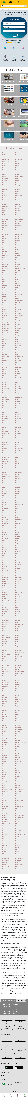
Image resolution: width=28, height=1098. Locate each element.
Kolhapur (5, 540)
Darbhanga (18, 337)
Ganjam (18, 399)
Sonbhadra (18, 785)
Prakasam (18, 684)
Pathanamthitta (20, 673)
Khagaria (18, 521)
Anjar (17, 187)
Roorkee (18, 725)
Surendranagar (19, 798)
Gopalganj (18, 414)
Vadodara (18, 845)
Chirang (18, 319)
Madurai (18, 572)
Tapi (17, 804)
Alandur (5, 165)
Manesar (5, 592)
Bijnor (17, 281)
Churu (17, 326)
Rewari (17, 720)
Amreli (17, 180)
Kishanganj (5, 534)
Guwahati (18, 427)
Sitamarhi (18, 776)
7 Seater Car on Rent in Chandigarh (10, 1009)
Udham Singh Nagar (21, 834)
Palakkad (5, 660)
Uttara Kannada (20, 843)
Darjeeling (5, 339)
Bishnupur (5, 287)
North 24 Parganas (20, 652)
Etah (17, 382)
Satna (17, 746)
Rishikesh (5, 723)
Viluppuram (5, 856)
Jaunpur (5, 478)
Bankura (18, 223)
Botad (4, 292)
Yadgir (4, 868)
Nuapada (18, 654)
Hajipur (18, 431)
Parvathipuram (6, 671)
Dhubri (17, 362)
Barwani (18, 244)
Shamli (17, 755)
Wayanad (5, 864)
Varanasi (5, 849)
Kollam (4, 542)
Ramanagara (6, 708)
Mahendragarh (19, 577)
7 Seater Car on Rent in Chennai (9, 1011)
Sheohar (18, 757)
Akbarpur (5, 163)
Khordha (18, 530)
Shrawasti (18, 763)
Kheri (4, 530)
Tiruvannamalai (19, 828)
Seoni (17, 750)
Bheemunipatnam (20, 268)
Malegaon (5, 585)
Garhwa (5, 401)
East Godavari (19, 377)
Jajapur (17, 463)
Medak (17, 600)
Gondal (17, 412)
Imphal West (6, 457)
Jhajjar (17, 480)
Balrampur (18, 217)
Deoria (4, 349)
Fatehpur (18, 390)
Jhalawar (5, 482)
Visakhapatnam (19, 858)
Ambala (4, 174)
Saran (4, 744)
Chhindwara (6, 315)
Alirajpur (18, 167)
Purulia (17, 693)
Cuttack (18, 330)
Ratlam (17, 714)
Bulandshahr (19, 294)
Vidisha (17, 851)
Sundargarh (5, 795)
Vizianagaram (6, 860)
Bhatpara (18, 266)
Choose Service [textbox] (7, 23)
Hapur (17, 435)
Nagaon (5, 624)
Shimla (17, 759)
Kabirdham (5, 491)
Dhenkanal (18, 360)
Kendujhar (5, 521)
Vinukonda (18, 856)
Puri (17, 690)
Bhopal (4, 277)
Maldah (18, 583)
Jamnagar (5, 472)
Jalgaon (4, 467)
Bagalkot (18, 204)
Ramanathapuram (20, 708)
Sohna (4, 783)
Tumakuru (18, 830)
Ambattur (5, 176)
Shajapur (5, 755)
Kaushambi (5, 519)
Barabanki (18, 227)
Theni (17, 813)
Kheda (17, 527)
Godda (4, 410)
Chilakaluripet (19, 317)
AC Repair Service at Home (8, 116)
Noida (4, 652)
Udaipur (18, 832)
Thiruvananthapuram (21, 815)
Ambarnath (18, 174)
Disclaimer (7, 1031)
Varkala (18, 849)
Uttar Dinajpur (6, 843)
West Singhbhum (7, 866)
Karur (4, 515)
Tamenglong (19, 802)
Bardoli (4, 236)
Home (7, 1021)
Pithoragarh (6, 682)
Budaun (5, 294)
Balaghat (18, 210)
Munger (5, 615)
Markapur (18, 596)
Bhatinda (5, 266)
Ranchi (4, 712)
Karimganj (18, 510)
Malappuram (6, 583)
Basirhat (5, 247)
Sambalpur (5, 738)
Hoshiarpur (5, 450)
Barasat (5, 232)
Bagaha (5, 204)
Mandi (4, 587)
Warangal (18, 860)
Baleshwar (18, 212)
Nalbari (4, 630)
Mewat (17, 602)
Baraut (17, 232)
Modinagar (18, 605)
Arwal (17, 193)
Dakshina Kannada (20, 332)
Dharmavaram (19, 356)
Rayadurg (5, 718)
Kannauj (5, 504)
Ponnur (18, 682)
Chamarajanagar (20, 300)
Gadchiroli (18, 395)
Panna (4, 669)
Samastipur (19, 735)
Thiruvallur (5, 815)
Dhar (17, 354)
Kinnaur (18, 532)
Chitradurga (6, 322)
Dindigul (5, 369)
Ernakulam (18, 380)
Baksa (4, 210)
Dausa (17, 341)
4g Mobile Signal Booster (8, 81)
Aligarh (4, 167)
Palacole (18, 658)
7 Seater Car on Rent (8, 93)
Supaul (17, 795)
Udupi (4, 836)
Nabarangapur (6, 622)
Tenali (4, 808)
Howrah (18, 450)
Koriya (4, 547)
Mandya (18, 590)
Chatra (17, 311)
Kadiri (17, 493)
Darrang (18, 339)
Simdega (18, 770)
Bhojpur (18, 274)
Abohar (4, 152)
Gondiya (5, 414)
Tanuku (4, 804)
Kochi (17, 534)
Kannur (4, 506)
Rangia (4, 714)
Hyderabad (5, 452)
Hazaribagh (6, 9)
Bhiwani (5, 274)
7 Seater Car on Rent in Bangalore (10, 1006)
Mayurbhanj (6, 600)
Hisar (17, 446)
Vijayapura (5, 853)
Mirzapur (5, 605)
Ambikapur (5, 178)
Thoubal (5, 819)
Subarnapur (5, 793)
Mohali (17, 607)
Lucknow (5, 568)
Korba (17, 545)
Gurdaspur (18, 425)
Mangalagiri (19, 592)
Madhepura (19, 570)
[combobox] (14, 23)
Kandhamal (5, 502)
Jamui (17, 474)
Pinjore (18, 680)
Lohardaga (18, 564)
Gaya (4, 403)
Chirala (4, 319)
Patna (4, 678)
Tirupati (5, 825)
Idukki (4, 455)
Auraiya (4, 197)
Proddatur (5, 688)
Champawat (19, 304)
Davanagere (6, 343)
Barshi (4, 244)
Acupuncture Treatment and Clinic (8, 128)
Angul (4, 187)
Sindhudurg (5, 772)
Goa (4, 407)
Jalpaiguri (18, 470)
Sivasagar (5, 780)
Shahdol (5, 753)
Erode (4, 382)
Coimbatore (6, 328)
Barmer (5, 240)
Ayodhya (18, 199)
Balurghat (5, 219)
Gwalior (5, 429)
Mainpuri (18, 581)
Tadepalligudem (20, 800)
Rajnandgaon (19, 703)
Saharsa (5, 733)
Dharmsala (5, 358)
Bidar (17, 279)
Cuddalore (5, 330)
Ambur (17, 178)
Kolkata (18, 540)
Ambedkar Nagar (20, 176)
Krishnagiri (18, 551)
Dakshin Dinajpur (7, 332)
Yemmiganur (6, 871)
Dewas (17, 349)
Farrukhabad (6, 388)
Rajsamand (18, 705)
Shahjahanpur (19, 753)
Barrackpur (18, 242)
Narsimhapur (6, 641)
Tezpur (18, 808)
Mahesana (5, 579)
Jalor (4, 470)
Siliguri (4, 770)
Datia (4, 341)
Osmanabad (19, 656)
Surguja (5, 800)
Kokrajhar (5, 538)
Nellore (18, 648)
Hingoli (4, 446)
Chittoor (18, 324)
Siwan (17, 780)
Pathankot (5, 675)
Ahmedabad (19, 159)
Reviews (20, 1023)
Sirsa (4, 776)
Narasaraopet (6, 637)
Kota (17, 547)
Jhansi (17, 482)
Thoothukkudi (19, 817)
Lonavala (5, 566)
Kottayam (5, 549)
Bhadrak (18, 259)
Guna (4, 422)
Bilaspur (18, 283)
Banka (4, 223)
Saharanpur (19, 731)
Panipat (18, 667)
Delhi (5, 6)
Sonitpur (18, 787)
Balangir (5, 212)
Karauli (17, 508)
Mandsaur (5, 590)
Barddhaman (6, 234)
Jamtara (5, 474)
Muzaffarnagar (19, 618)
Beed (17, 253)
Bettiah (18, 257)
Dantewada (6, 337)
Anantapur (18, 184)
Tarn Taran (5, 806)
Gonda (4, 412)
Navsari (18, 643)
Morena (18, 609)
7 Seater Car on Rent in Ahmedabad (10, 1004)
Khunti (4, 532)
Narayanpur (19, 637)
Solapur (5, 785)
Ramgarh (5, 710)
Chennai (5, 313)
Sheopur (5, 759)
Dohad (17, 371)
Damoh (4, 334)
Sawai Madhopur (7, 748)
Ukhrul (4, 838)
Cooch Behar (19, 328)
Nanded (18, 633)
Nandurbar (5, 635)
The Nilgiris (5, 813)
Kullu (4, 553)
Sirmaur (5, 774)
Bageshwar (5, 206)
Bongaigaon (6, 289)
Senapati (5, 750)
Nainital (4, 628)
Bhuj (4, 279)
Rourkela (5, 727)
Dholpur (5, 362)
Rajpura (5, 705)
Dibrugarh (5, 367)
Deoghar (18, 347)
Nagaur (4, 626)
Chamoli (18, 302)
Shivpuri (5, 763)
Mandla (18, 587)
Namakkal (5, 633)
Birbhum (18, 285)
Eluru (4, 380)
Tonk (4, 830)
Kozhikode (18, 549)
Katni (17, 517)
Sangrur (18, 740)
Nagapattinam (19, 624)
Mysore (18, 620)
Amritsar (5, 182)
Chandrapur (19, 309)
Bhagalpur (5, 262)
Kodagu (5, 536)
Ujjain (17, 836)
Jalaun (17, 465)
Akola (17, 163)
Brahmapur (18, 292)
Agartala (5, 157)
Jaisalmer (5, 463)
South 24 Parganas (7, 789)
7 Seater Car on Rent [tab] (8, 1000)
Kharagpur (18, 525)
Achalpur (18, 152)
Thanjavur (18, 810)
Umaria (18, 838)
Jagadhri (18, 459)
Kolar (17, 538)
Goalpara (18, 407)
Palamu (18, 660)
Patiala (17, 675)
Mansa (4, 596)
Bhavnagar (5, 268)
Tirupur (4, 828)
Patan (4, 673)
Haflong (18, 429)
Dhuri (17, 364)
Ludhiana (18, 568)
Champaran (5, 304)
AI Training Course (8, 139)
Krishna (5, 551)
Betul (4, 259)
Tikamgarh (5, 821)
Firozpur (18, 392)
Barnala (18, 240)
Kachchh (18, 491)
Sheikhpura (5, 757)
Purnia (4, 693)
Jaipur (17, 461)
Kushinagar (5, 557)
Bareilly (18, 236)
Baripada (18, 238)
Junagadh (18, 489)
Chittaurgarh (6, 324)
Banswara (18, 225)
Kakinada (18, 495)
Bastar (17, 247)
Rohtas (4, 725)
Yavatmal (18, 868)
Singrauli (18, 772)
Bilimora (5, 285)
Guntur (4, 425)
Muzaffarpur (6, 620)
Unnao (17, 840)
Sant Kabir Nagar (7, 742)
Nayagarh (18, 645)
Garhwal (18, 401)
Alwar (17, 172)
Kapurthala (5, 508)
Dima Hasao (19, 367)
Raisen (4, 699)
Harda (4, 437)
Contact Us (20, 1026)
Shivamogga (19, 761)
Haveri (17, 442)
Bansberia (5, 225)
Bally (4, 217)
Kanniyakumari (19, 504)
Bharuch (18, 264)
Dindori (18, 369)
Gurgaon (5, 427)
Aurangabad (19, 197)
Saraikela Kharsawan (21, 742)
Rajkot (4, 703)
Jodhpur (18, 487)
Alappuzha (18, 165)
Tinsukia (18, 821)
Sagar (4, 731)
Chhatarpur (18, 313)
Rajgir (17, 701)
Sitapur (4, 778)
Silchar (17, 768)
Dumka (4, 373)
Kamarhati (18, 497)
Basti (4, 249)
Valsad (17, 847)
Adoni (17, 154)
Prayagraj (18, 686)
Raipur (17, 697)
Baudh (17, 251)
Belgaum (18, 255)
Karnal (17, 512)
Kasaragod (18, 515)
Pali (4, 663)
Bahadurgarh (19, 206)
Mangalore (5, 594)
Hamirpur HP (6, 433)
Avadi (4, 199)
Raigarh (5, 697)
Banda (4, 221)
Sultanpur (18, 793)
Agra (17, 157)
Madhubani (5, 572)
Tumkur (5, 832)
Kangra (18, 502)
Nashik (17, 641)
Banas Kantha (19, 219)
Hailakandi (5, 431)
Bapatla (5, 227)
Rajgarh (5, 701)
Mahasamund (19, 575)
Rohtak (17, 723)
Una (4, 840)
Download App (23, 2)
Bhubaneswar (19, 277)
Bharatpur (5, 264)
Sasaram (18, 744)
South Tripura (19, 789)
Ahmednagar (6, 161)
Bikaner (5, 283)
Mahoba (5, 581)
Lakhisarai (18, 560)
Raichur (4, 695)
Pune (4, 690)
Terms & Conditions (20, 1028)
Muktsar (5, 613)
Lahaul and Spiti (20, 557)
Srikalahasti (18, 791)
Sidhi (17, 765)
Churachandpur (6, 326)
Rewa (4, 720)
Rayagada (18, 718)
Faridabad (5, 386)
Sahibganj (18, 733)
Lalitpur (5, 562)
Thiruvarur (5, 817)
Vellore (4, 851)
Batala (17, 249)
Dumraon (18, 373)
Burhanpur (5, 298)
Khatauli (5, 527)
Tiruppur (18, 825)
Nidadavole (5, 650)
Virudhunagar (6, 858)
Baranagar (18, 229)
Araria (4, 191)
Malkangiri (18, 585)
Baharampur (6, 208)
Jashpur (18, 476)
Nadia (17, 622)
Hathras (5, 442)
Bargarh (5, 238)
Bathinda (5, 251)
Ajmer (17, 161)
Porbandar (5, 684)
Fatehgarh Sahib (7, 390)
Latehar (18, 562)
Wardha (5, 862)
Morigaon (5, 611)
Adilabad (5, 154)
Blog (7, 1023)
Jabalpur (5, 459)
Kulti (17, 553)
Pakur (4, 658)
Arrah (4, 193)
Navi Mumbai (6, 643)
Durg (17, 375)
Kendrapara (19, 519)
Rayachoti (18, 716)
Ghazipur (5, 405)
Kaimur (4, 495)
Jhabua (4, 480)
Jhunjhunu (18, 485)
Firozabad (5, 392)
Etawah (5, 384)
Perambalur (19, 678)
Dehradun (18, 345)
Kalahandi (5, 497)
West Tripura (19, 866)
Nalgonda (18, 630)
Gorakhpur (18, 416)
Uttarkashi (5, 845)
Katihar (4, 517)
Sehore (18, 748)
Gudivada (18, 418)
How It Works (7, 1026)
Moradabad (6, 609)
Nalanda (18, 628)
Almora (4, 172)
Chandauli (5, 307)
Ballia (17, 214)
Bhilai (4, 270)
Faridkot (18, 386)
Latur (4, 564)
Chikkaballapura (19, 315)
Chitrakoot (18, 322)
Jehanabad (18, 478)
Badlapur (18, 202)
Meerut (5, 602)
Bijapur (4, 281)
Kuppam (5, 555)
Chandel (18, 307)
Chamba (5, 302)
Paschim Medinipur (20, 671)
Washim (18, 862)
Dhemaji (5, 360)
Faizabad (18, 384)
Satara (4, 746)
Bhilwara (18, 270)
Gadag (4, 395)
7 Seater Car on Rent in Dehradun (9, 1013)
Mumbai (18, 613)
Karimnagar (6, 512)
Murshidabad (6, 618)
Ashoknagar (19, 195)
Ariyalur (18, 191)
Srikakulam (5, 791)
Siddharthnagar (6, 765)
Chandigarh (5, 309)
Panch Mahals (6, 665)
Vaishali (4, 847)
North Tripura (6, 654)
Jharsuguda (5, 485)
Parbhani (18, 669)
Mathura (5, 598)
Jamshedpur (19, 472)
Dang (17, 334)
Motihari (18, 611)
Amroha (18, 182)
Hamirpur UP (19, 433)
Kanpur (18, 506)
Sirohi (17, 774)
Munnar (18, 615)
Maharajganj (6, 575)
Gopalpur (5, 416)
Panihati (5, 667)
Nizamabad (19, 650)
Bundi (17, 296)
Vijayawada (19, 853)
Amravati (5, 180)
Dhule (4, 364)
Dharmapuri (6, 356)
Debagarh (18, 343)
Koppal (17, 542)
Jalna (17, 467)
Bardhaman (19, 234)
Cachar (4, 300)
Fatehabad (18, 388)
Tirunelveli (18, 823)
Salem (4, 735)
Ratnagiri (5, 716)
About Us (20, 1021)
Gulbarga (5, 420)
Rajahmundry (19, 699)
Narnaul (18, 639)
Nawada (5, 645)
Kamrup (5, 500)
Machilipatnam (6, 570)
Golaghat (18, 410)
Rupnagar (5, 729)
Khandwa (18, 523)
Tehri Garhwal (19, 806)
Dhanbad (5, 354)
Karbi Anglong (6, 510)
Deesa (4, 345)
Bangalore (18, 221)
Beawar (5, 253)
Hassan (18, 440)
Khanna (4, 525)
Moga (4, 607)
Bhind (17, 272)
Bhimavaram (6, 272)
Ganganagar (6, 399)
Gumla (17, 420)
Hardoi (17, 437)
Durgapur (5, 377)
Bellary (4, 257)
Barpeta (5, 242)
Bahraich (18, 208)
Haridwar (5, 440)
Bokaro (18, 287)
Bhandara (18, 262)
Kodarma (18, 536)
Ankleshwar (5, 189)
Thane (4, 810)
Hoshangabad (19, 448)
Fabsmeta (9, 1091)
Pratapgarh (5, 686)
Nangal (17, 635)
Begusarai (5, 255)
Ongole (4, 656)
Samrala (18, 738)
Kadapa (5, 493)
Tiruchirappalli (6, 823)
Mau (17, 598)
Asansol (5, 195)
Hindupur (18, 444)
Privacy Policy (7, 1028)
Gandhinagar (19, 397)
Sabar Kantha (19, 729)
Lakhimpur (5, 560)
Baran (4, 229)
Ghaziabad (18, 403)
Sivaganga (18, 778)
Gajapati (5, 397)
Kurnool (18, 555)
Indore (17, 457)
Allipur (17, 169)
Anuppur (18, 189)
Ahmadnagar (6, 159)
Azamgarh (5, 202)
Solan (17, 783)
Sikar (4, 768)
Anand (4, 184)
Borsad (18, 289)
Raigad (17, 695)
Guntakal (18, 422)
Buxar (17, 298)
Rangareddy (19, 712)
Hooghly (5, 448)
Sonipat (5, 787)
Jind (4, 487)
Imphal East (19, 455)
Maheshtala (19, 579)
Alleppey (5, 169)
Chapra (4, 311)
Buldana (5, 296)
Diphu (4, 371)
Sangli (4, 740)
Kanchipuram (19, 500)
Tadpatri (5, 802)
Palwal (17, 663)
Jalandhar (5, 465)
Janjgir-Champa (6, 476)
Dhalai (4, 352)
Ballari (4, 214)
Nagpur (18, 626)
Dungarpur (5, 375)
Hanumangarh (6, 435)
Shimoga (5, 761)
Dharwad (18, 358)
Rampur (18, 710)
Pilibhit (4, 680)
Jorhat (4, 489)
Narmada (5, 639)
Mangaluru (18, 594)
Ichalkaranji (18, 452)
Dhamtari (18, 352)
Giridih (17, 405)
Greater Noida (6, 418)
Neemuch (5, 648)
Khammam (5, 523)
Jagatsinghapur (6, 461)
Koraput (5, 545)
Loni (17, 566)
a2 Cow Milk (9, 104)
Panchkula (18, 665)
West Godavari (19, 864)
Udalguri (5, 834)
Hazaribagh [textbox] (6, 27)
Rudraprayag (19, 727)
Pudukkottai (19, 688)
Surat (4, 798)
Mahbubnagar (6, 577)
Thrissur (18, 819)
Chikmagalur (6, 317)
